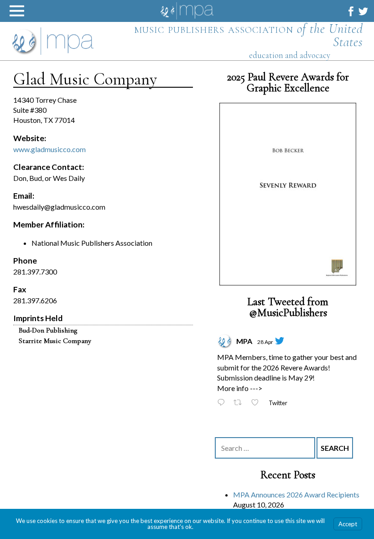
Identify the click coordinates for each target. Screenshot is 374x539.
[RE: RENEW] (287, 194)
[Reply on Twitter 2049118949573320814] (223, 403)
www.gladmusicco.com (49, 149)
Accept (347, 524)
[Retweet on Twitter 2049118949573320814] (240, 403)
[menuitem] (351, 11)
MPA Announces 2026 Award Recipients (296, 494)
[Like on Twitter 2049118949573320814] (257, 403)
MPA (244, 341)
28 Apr (265, 341)
